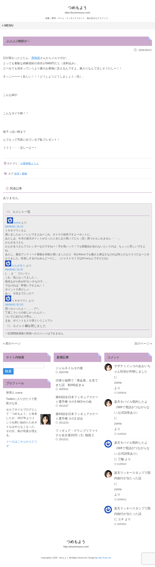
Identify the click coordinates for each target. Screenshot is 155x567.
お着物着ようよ (29, 163)
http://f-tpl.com (104, 558)
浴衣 (16, 173)
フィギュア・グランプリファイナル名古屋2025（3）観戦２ (77, 433)
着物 (24, 173)
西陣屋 (35, 58)
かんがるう (18, 265)
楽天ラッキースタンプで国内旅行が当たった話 (132, 475)
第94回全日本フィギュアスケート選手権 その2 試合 (77, 416)
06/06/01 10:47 (14, 269)
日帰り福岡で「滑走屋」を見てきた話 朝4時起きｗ (77, 383)
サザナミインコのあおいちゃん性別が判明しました (132, 368)
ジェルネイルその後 (69, 368)
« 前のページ (12, 343)
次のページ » (143, 343)
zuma (17, 222)
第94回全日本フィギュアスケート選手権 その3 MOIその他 (77, 399)
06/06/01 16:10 (14, 226)
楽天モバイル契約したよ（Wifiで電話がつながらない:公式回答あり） (132, 407)
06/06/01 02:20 (14, 304)
